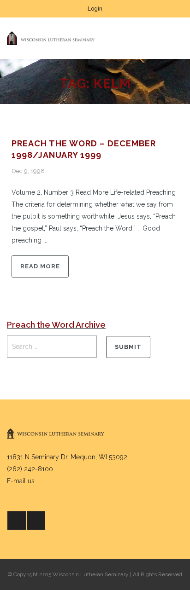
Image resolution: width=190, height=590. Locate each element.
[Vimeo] (36, 520)
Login (95, 9)
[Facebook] (16, 520)
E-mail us (21, 481)
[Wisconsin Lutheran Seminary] (51, 38)
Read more (40, 266)
